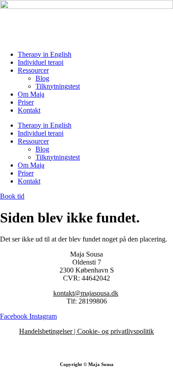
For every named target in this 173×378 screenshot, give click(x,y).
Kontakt (29, 110)
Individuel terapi (40, 62)
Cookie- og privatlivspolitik (115, 331)
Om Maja (31, 94)
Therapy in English (44, 54)
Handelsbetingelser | (48, 331)
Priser (26, 102)
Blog (42, 78)
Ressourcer (33, 70)
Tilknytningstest (57, 86)
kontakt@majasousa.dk (85, 293)
